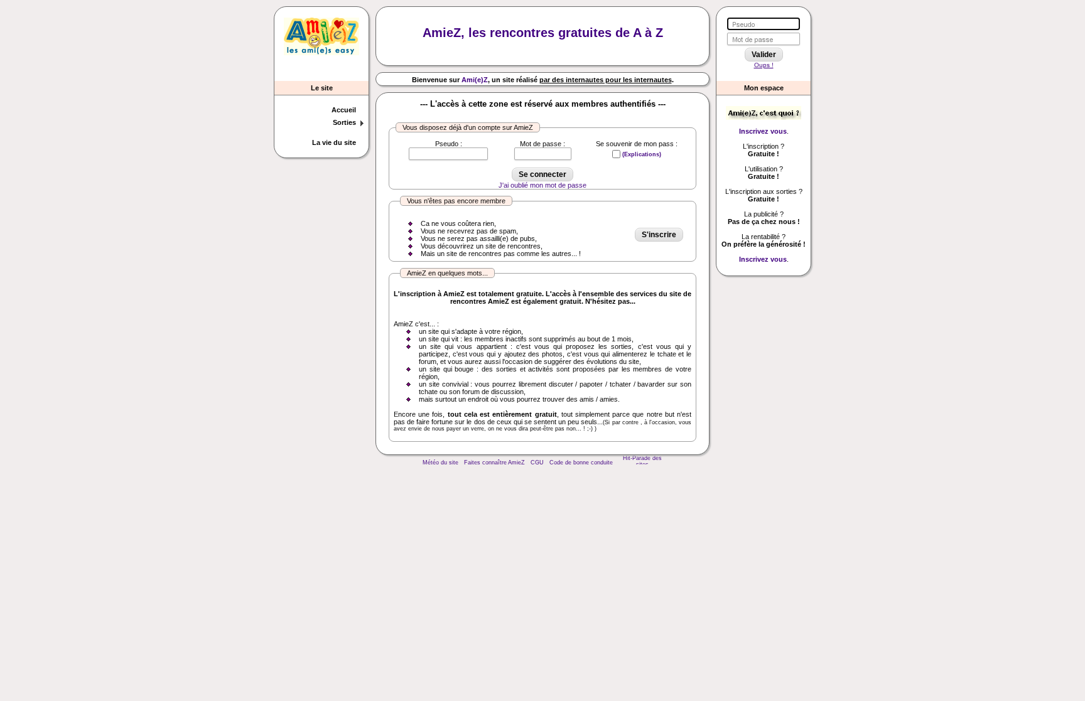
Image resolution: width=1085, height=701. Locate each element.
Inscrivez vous (763, 131)
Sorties (344, 122)
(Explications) (641, 154)
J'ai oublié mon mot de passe (542, 185)
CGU (537, 462)
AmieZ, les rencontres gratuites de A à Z (543, 33)
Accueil (344, 110)
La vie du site (334, 142)
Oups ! (764, 65)
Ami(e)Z (475, 79)
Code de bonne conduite (581, 462)
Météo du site (440, 462)
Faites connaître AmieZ (494, 462)
